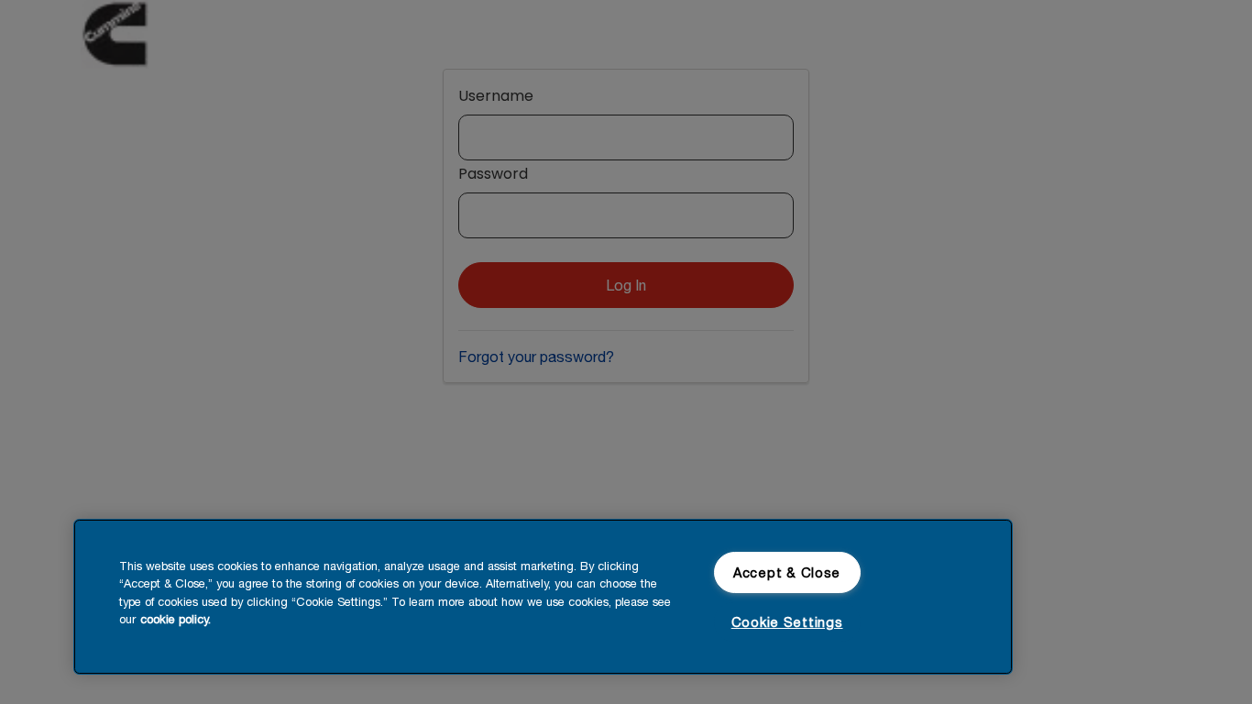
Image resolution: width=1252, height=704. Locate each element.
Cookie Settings (787, 622)
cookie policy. (175, 618)
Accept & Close (786, 572)
